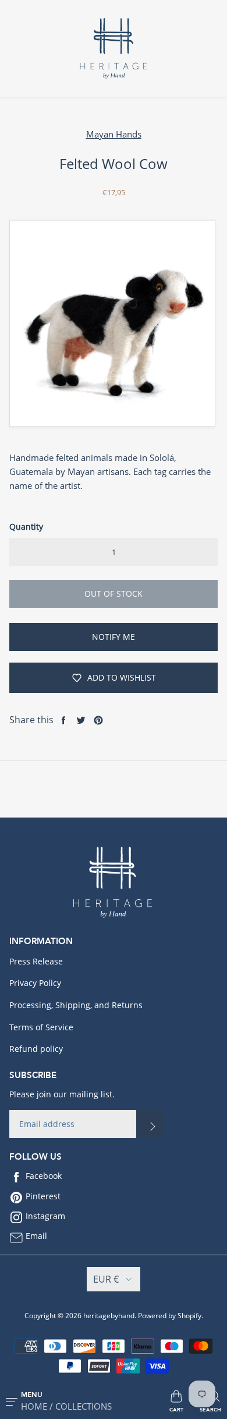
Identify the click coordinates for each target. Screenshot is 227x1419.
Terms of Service (41, 1027)
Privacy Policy (35, 982)
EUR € (106, 1279)
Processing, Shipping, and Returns (76, 1004)
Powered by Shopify (169, 1316)
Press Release (36, 961)
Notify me (113, 636)
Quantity (26, 526)
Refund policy (36, 1048)
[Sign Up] (150, 1124)
